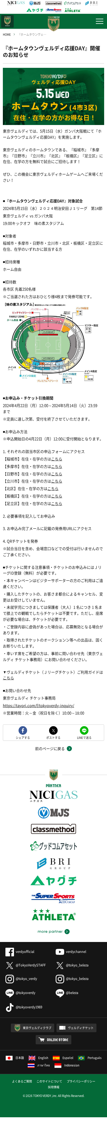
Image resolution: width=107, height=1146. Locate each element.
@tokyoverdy (25, 992)
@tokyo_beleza (77, 965)
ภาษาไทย (43, 1065)
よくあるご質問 (22, 1081)
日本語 (19, 1057)
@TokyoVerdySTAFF (31, 965)
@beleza (72, 992)
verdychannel (76, 951)
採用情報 (53, 1087)
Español (67, 1057)
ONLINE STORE (57, 1039)
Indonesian (71, 1065)
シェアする (23, 737)
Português (95, 1057)
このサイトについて (49, 1081)
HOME (7, 34)
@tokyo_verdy (26, 978)
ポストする (53, 737)
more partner (50, 931)
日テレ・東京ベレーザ (7, 21)
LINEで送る (84, 737)
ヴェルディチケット (81, 1028)
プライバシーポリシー (81, 1081)
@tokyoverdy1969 (29, 1007)
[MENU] (99, 21)
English (43, 1057)
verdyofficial (25, 951)
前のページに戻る (50, 748)
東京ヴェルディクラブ (37, 1028)
